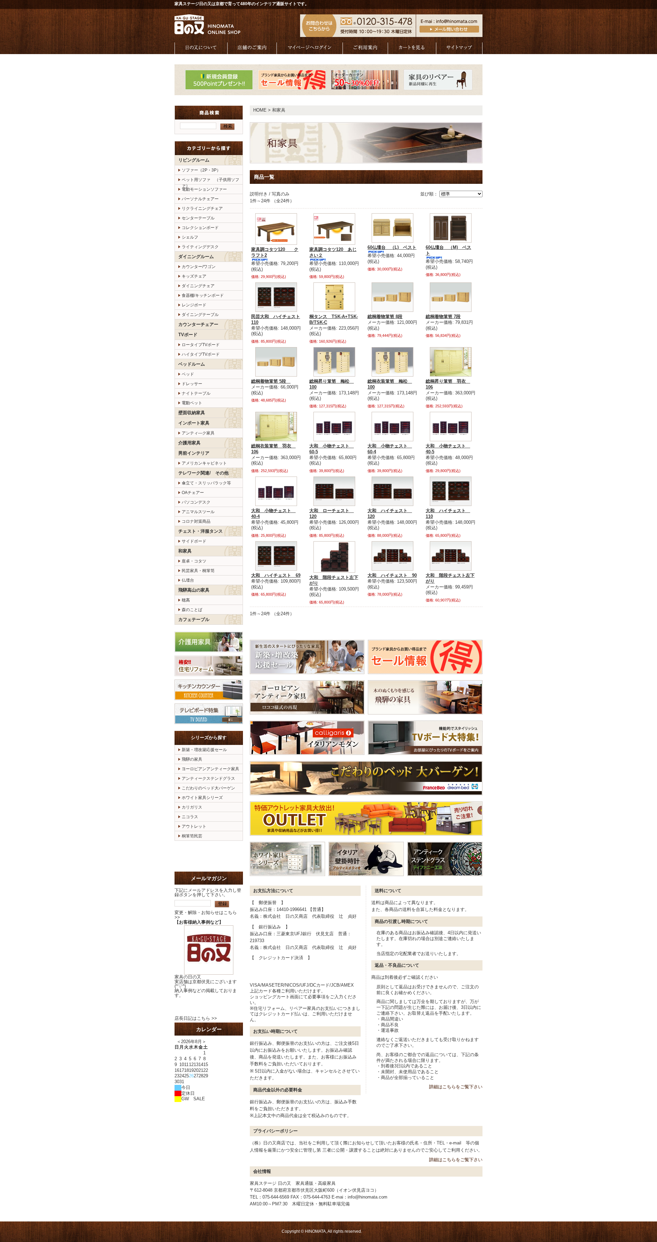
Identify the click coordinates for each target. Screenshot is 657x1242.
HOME (260, 110)
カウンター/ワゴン (199, 266)
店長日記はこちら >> (196, 1018)
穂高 (186, 600)
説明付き (259, 194)
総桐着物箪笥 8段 (385, 316)
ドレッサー (192, 383)
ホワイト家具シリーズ (202, 797)
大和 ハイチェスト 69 (275, 575)
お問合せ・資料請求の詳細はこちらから (208, 856)
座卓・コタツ (194, 561)
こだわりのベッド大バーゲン (208, 788)
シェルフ (190, 237)
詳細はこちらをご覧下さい (455, 1086)
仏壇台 (188, 580)
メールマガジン (209, 878)
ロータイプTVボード (201, 344)
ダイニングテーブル (200, 314)
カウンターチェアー (198, 324)
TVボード (187, 334)
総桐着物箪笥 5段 (271, 381)
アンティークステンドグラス (208, 778)
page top (460, 630)
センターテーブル (198, 218)
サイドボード (194, 541)
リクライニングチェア (202, 208)
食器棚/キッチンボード (203, 295)
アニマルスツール (198, 511)
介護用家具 (189, 442)
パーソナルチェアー (200, 199)
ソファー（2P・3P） (201, 170)
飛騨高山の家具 (193, 590)
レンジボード (194, 305)
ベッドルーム (191, 364)
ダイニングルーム (196, 256)
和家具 (185, 551)
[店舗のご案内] (252, 50)
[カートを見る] (412, 50)
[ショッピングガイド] (365, 50)
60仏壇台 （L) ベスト (392, 247)
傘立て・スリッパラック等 (206, 483)
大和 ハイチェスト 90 (392, 575)
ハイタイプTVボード (201, 354)
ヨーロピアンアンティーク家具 (210, 768)
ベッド (188, 374)
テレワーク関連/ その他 (203, 473)
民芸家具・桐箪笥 (198, 570)
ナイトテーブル (196, 393)
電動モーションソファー (204, 189)
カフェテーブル (193, 619)
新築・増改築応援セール (204, 749)
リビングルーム (193, 160)
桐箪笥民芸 (192, 836)
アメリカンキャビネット (204, 463)
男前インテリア (193, 453)
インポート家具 (193, 423)
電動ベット (192, 403)
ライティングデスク (200, 246)
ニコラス (190, 816)
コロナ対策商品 (196, 521)
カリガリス (192, 807)
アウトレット (194, 826)
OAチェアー (193, 492)
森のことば (192, 609)
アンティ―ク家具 (198, 433)
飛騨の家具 (192, 759)
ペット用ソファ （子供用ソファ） (210, 181)
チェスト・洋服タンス (200, 531)
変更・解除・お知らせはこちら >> (206, 915)
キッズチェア (194, 276)
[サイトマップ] (459, 50)
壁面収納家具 (191, 412)
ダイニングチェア (198, 285)
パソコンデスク (196, 502)
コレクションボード (200, 227)
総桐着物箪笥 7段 (443, 316)
